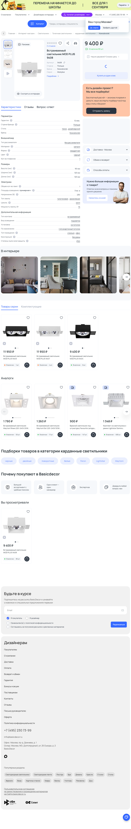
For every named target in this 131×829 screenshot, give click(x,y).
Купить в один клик (106, 75)
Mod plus (61, 72)
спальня (70, 233)
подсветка (75, 221)
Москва (98, 14)
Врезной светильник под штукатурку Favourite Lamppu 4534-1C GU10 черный (82, 427)
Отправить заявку (101, 110)
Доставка (8, 661)
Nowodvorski (62, 69)
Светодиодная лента (43, 774)
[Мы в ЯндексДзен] (21, 756)
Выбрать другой (110, 27)
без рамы (76, 237)
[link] (52, 43)
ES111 (78, 203)
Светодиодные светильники (17, 774)
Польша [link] (60, 66)
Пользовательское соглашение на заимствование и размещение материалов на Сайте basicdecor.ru (26, 791)
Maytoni (119, 461)
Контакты (8, 698)
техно (64, 129)
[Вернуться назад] (3, 33)
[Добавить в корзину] (26, 365)
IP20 (78, 241)
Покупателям (10, 649)
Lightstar (100, 461)
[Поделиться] (68, 43)
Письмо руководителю (15, 710)
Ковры (47, 780)
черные (9, 461)
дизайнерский (74, 129)
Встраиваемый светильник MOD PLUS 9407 (48, 357)
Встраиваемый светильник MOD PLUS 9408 (14, 551)
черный (77, 155)
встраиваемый (74, 216)
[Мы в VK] (16, 756)
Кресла (90, 774)
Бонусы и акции (11, 686)
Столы (110, 774)
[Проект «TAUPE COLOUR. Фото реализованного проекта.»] (58, 275)
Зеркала (9, 780)
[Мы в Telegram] (26, 756)
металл (77, 146)
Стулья (100, 774)
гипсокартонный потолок (69, 229)
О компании (9, 655)
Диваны (78, 774)
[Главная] (14, 24)
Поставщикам (10, 692)
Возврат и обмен (12, 674)
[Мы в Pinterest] (11, 756)
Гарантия (8, 680)
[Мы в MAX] (5, 756)
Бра (69, 774)
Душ (91, 780)
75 (79, 207)
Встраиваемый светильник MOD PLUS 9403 (14, 357)
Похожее (25, 44)
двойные (27, 461)
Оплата (7, 668)
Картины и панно (33, 780)
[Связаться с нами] (126, 817)
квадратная (75, 151)
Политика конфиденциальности (19, 723)
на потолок (75, 225)
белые (67, 461)
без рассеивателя (72, 142)
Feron (83, 461)
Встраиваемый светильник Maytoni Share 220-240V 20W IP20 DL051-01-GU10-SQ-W (15, 427)
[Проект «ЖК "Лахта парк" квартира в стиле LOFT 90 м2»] (98, 275)
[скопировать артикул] (64, 62)
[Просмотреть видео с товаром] (8, 73)
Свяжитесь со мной (97, 198)
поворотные (48, 461)
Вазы (19, 780)
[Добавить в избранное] (60, 43)
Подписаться (119, 624)
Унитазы (68, 780)
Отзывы (29, 107)
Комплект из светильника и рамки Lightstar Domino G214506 (114, 427)
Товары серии (9, 306)
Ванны (57, 780)
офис (78, 233)
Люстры (59, 774)
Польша (76, 124)
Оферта (8, 717)
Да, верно (94, 27)
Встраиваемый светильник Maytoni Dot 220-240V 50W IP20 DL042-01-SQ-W (48, 427)
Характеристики (11, 107)
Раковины (80, 780)
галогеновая (62, 199)
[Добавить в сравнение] (75, 43)
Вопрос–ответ (45, 107)
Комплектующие (31, 306)
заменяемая (74, 199)
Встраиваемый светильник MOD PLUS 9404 (81, 357)
